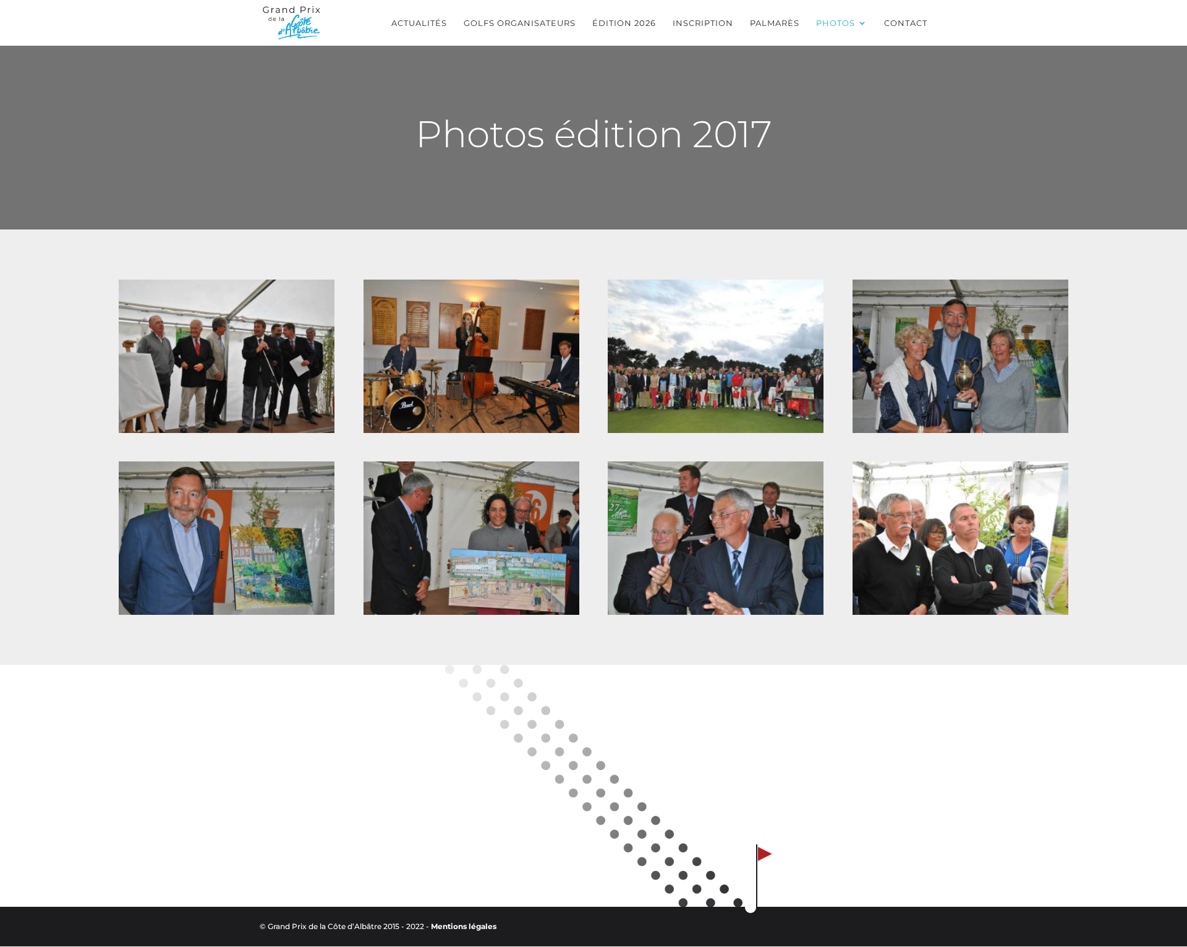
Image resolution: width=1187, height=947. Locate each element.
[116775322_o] (226, 611)
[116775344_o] (960, 429)
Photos (835, 23)
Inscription (703, 23)
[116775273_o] (471, 611)
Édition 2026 (624, 23)
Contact (905, 23)
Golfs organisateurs (520, 23)
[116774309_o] (960, 611)
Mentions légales (463, 926)
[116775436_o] (715, 429)
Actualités (419, 23)
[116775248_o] (715, 611)
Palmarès (774, 23)
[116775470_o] (471, 429)
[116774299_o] (226, 429)
